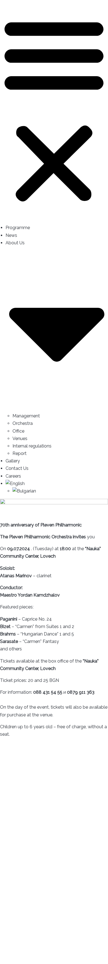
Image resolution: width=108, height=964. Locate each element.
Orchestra (22, 423)
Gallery (13, 461)
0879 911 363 (80, 692)
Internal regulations (32, 446)
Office (18, 431)
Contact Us (17, 468)
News (11, 235)
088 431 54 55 (47, 692)
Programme (18, 227)
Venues (19, 438)
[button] (54, 110)
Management (26, 416)
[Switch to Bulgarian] (60, 491)
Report (19, 453)
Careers (13, 476)
